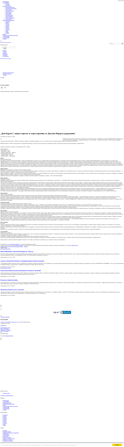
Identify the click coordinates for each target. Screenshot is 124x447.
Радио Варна (8, 13)
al (8, 42)
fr (4, 42)
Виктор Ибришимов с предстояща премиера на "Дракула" (17, 251)
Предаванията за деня (5, 327)
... (30, 322)
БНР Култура (75, 245)
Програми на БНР (7, 6)
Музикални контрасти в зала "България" (12, 289)
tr (9, 42)
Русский (7, 24)
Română (7, 33)
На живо (7, 3)
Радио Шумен (9, 19)
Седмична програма (5, 317)
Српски (7, 28)
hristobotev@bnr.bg (9, 335)
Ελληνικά (8, 29)
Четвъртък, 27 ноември (6, 330)
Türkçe (7, 31)
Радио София (8, 9)
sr (6, 42)
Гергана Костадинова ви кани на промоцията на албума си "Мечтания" (21, 270)
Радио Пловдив (9, 16)
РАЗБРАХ (117, 445)
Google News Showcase (14, 244)
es (5, 42)
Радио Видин (9, 14)
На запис (8, 5)
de (2, 42)
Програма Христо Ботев (11, 8)
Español (7, 27)
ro (10, 42)
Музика (4, 75)
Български (8, 21)
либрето (26, 246)
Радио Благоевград (10, 10)
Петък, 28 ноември (5, 328)
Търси (5, 48)
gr (7, 42)
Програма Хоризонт (10, 7)
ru (3, 42)
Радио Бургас (9, 12)
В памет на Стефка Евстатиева (9, 280)
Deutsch (7, 23)
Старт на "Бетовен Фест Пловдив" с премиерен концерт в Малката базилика (22, 261)
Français (7, 26)
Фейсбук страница (19, 245)
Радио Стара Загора (10, 17)
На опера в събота (7, 73)
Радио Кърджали (9, 15)
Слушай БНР (6, 2)
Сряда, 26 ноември (5, 331)
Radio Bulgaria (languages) (8, 20)
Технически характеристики (7, 395)
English (7, 22)
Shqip (7, 30)
